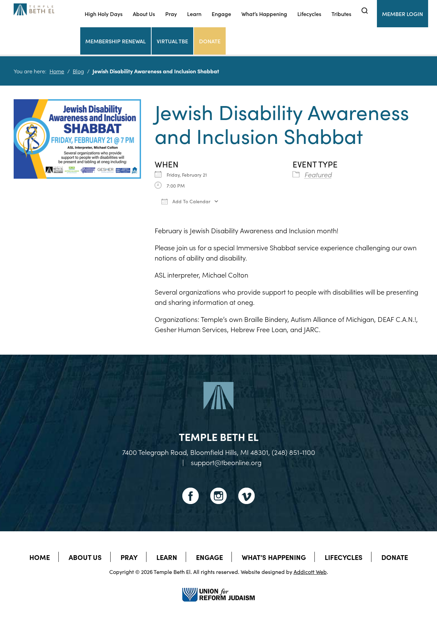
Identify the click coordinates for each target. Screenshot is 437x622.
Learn (194, 13)
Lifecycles (309, 13)
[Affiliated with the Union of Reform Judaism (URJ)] (218, 588)
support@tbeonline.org (226, 462)
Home (57, 71)
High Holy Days (104, 13)
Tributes (341, 13)
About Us (144, 13)
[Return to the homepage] (34, 9)
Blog (78, 71)
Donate (210, 41)
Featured (318, 174)
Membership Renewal (115, 41)
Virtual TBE (172, 41)
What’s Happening (264, 13)
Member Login (402, 13)
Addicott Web (310, 571)
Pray (171, 13)
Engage (221, 13)
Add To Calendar (190, 201)
